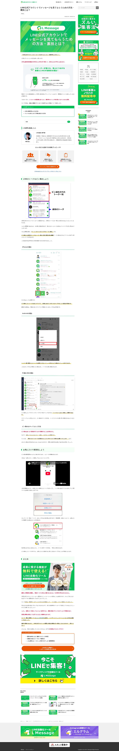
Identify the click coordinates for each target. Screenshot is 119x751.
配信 (23, 13)
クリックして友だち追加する (48, 166)
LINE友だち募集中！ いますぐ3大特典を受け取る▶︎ (48, 648)
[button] (97, 7)
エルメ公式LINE (40, 618)
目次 (27, 121)
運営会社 (22, 749)
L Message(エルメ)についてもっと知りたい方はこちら (47, 171)
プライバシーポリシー (30, 749)
